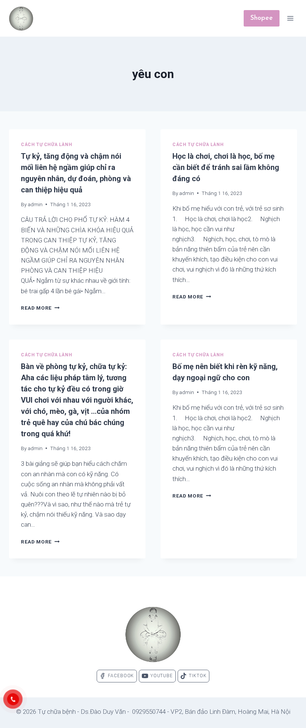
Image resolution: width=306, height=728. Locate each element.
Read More (40, 308)
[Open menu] (290, 18)
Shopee (261, 18)
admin (35, 204)
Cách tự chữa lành (46, 144)
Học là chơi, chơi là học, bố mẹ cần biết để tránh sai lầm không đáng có (225, 167)
